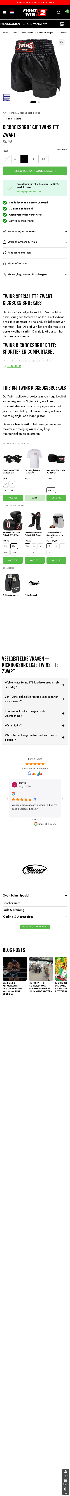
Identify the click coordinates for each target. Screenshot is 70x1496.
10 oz (6, 546)
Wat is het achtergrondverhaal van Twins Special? (31, 737)
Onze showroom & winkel (23, 242)
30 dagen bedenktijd (21, 208)
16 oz (14, 552)
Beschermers (35, 903)
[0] (64, 12)
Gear (14, 32)
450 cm (51, 490)
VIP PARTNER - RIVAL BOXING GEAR (35, 2)
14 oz (6, 552)
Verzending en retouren (22, 231)
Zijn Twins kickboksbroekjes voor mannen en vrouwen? (32, 699)
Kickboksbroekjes (45, 32)
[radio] (6, 159)
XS (5, 484)
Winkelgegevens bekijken (29, 191)
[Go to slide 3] (32, 819)
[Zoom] (61, 42)
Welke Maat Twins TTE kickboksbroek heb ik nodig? (32, 684)
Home (5, 32)
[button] (12, 12)
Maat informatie (17, 263)
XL (12, 490)
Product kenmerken (19, 253)
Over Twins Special (35, 895)
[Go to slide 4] (35, 819)
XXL (55, 552)
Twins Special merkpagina (35, 926)
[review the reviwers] (13, 795)
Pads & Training (35, 910)
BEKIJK (34, 498)
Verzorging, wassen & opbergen (27, 274)
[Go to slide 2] (29, 819)
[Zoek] (59, 12)
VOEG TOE (12, 498)
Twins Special (26, 32)
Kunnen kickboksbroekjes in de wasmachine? (25, 713)
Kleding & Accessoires (35, 916)
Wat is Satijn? (13, 725)
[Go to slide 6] (40, 819)
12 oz (14, 546)
